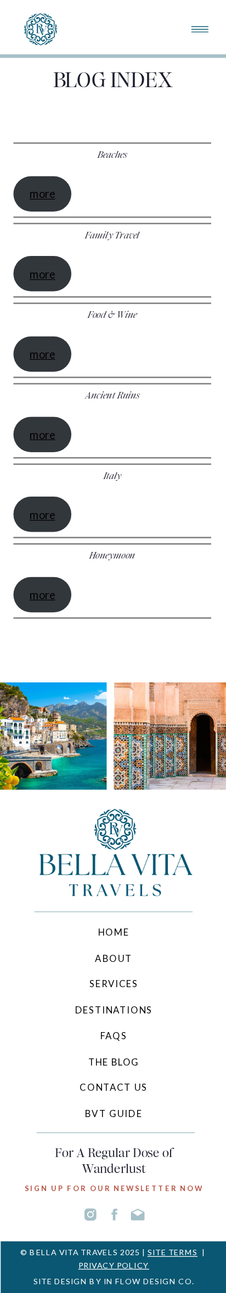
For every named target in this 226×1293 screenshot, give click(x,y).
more (42, 193)
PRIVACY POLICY (113, 1264)
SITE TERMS (172, 1252)
